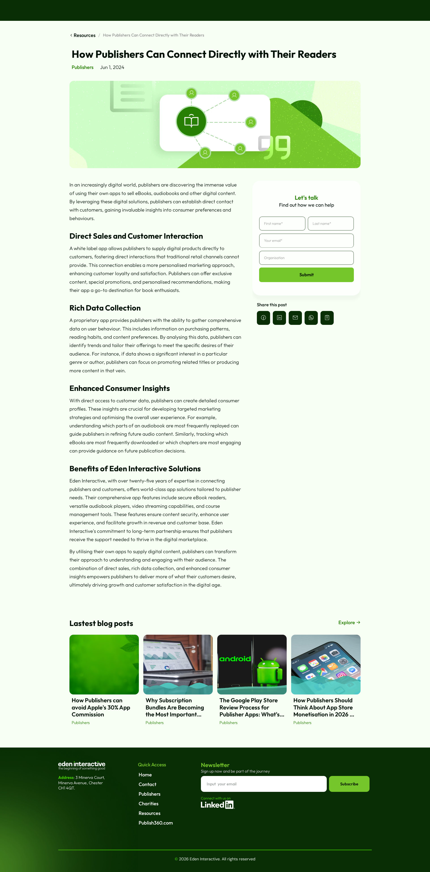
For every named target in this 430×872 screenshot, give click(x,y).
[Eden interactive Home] (81, 765)
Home (145, 774)
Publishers (149, 794)
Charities (148, 803)
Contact (147, 784)
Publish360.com (156, 823)
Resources (149, 813)
